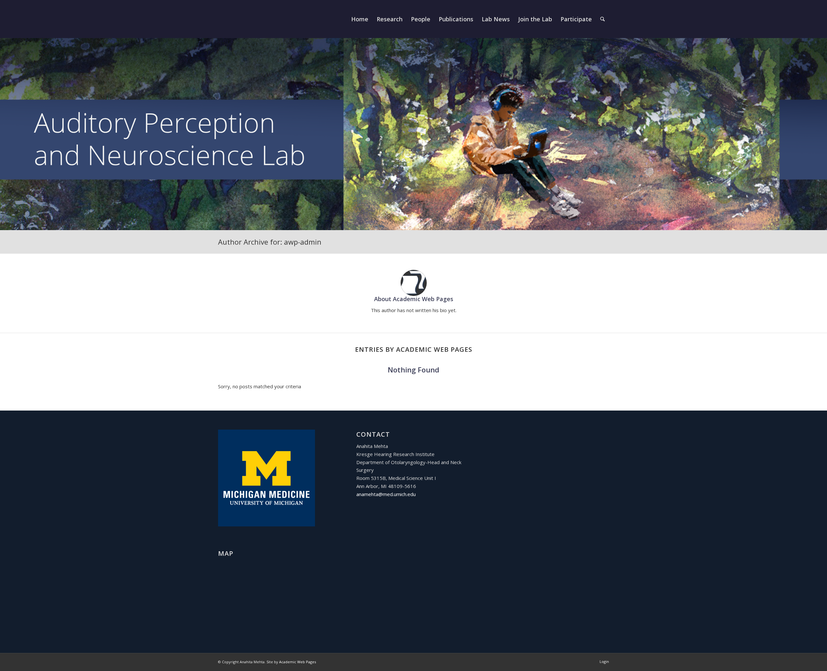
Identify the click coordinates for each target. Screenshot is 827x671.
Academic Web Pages (297, 661)
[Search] (602, 19)
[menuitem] (359, 19)
